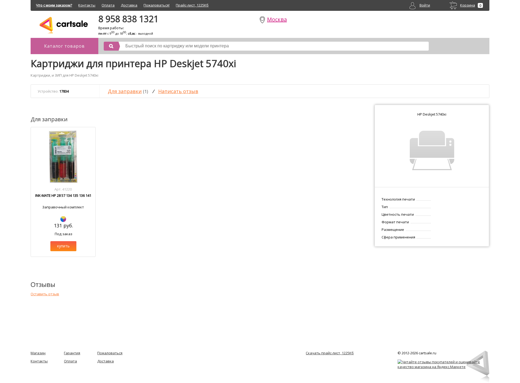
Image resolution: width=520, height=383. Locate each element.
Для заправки (125, 91)
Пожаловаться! (157, 5)
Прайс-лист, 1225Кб (192, 5)
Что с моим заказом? (54, 5)
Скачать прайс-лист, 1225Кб (330, 353)
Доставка (129, 5)
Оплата (108, 5)
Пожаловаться (109, 353)
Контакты (86, 5)
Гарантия (72, 353)
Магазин (38, 353)
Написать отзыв (178, 91)
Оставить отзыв (45, 294)
